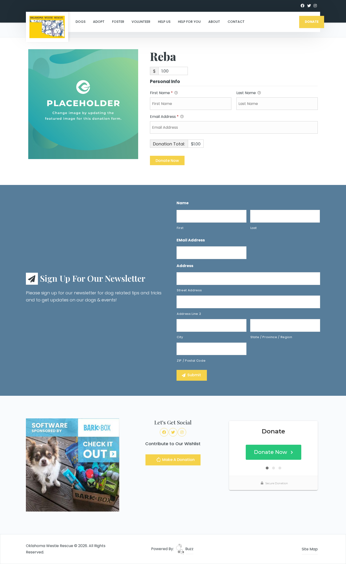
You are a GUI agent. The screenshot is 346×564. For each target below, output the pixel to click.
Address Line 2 (189, 314)
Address (185, 266)
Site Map (310, 549)
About (214, 21)
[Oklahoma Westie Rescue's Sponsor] (72, 465)
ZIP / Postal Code (191, 360)
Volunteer (141, 21)
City (180, 337)
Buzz (188, 549)
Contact (236, 21)
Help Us (164, 21)
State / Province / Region (271, 337)
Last (253, 228)
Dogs (80, 21)
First (180, 228)
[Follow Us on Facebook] (302, 6)
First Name (161, 93)
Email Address (164, 116)
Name (183, 203)
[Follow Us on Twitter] (309, 6)
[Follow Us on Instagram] (315, 6)
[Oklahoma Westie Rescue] (47, 27)
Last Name (246, 93)
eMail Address (191, 240)
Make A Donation (178, 459)
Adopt (99, 21)
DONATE (312, 22)
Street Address (189, 290)
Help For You (189, 21)
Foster (118, 21)
